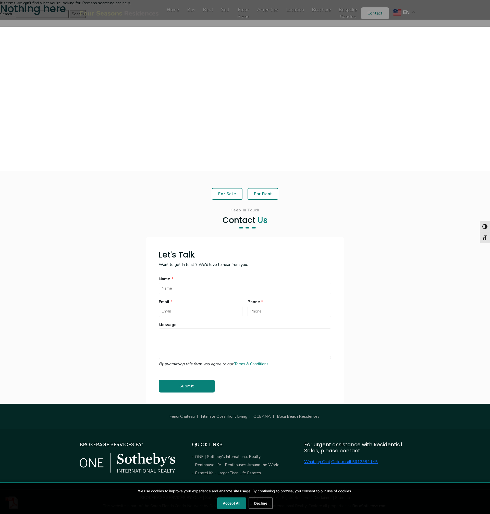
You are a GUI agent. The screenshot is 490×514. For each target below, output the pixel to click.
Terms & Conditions (251, 364)
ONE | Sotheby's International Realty (228, 456)
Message (168, 325)
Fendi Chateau (182, 416)
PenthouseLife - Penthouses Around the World (237, 465)
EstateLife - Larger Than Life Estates (228, 473)
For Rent (263, 194)
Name (166, 279)
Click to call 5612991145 (354, 462)
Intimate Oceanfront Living (224, 416)
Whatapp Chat (317, 462)
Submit (187, 386)
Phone (255, 302)
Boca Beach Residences (298, 416)
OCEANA (262, 416)
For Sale (227, 194)
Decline (260, 503)
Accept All (231, 503)
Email (165, 302)
